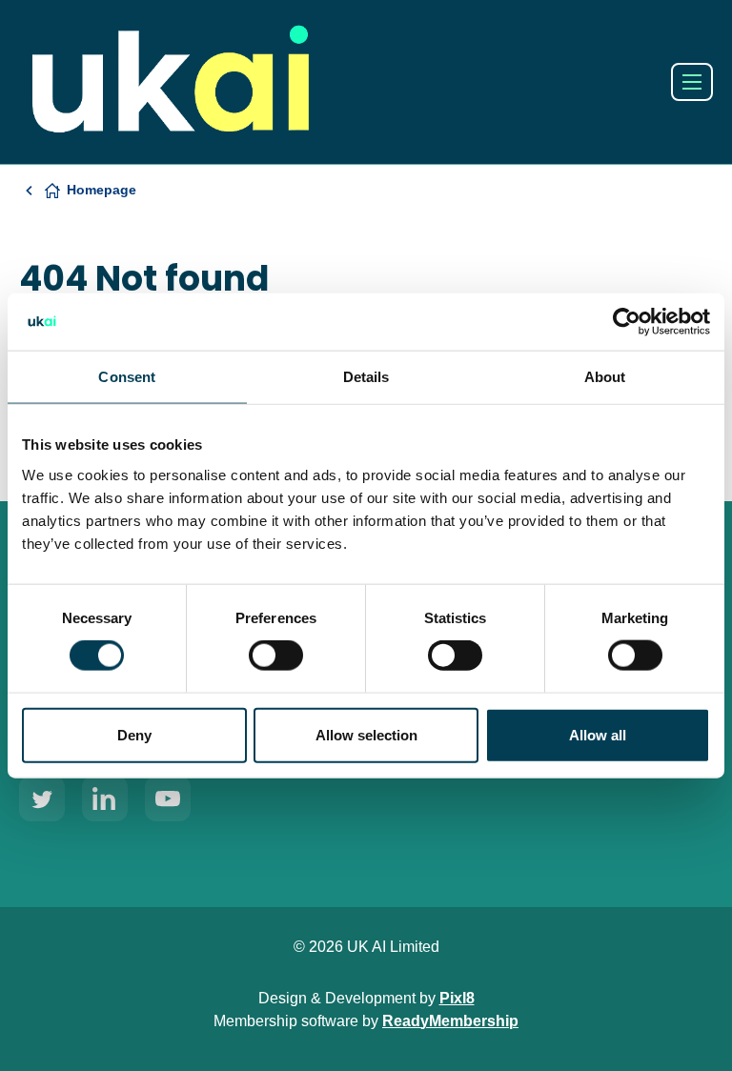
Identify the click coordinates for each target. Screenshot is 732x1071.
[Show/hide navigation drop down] (692, 82)
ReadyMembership (450, 1021)
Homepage (101, 189)
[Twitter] (42, 798)
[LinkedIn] (105, 798)
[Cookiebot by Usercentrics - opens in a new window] (626, 322)
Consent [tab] (126, 377)
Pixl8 (457, 998)
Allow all (597, 734)
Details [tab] (366, 377)
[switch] (276, 655)
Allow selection (366, 734)
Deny (134, 734)
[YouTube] (168, 798)
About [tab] (605, 377)
